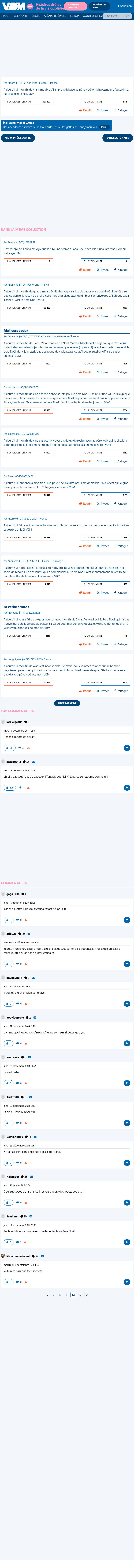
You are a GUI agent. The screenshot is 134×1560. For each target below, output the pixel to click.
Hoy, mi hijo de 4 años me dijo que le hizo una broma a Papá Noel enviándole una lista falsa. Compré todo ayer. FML (65, 251)
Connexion (125, 6)
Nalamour (13, 1177)
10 (60, 1295)
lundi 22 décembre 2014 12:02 (20, 986)
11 (67, 1295)
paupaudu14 (14, 978)
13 (80, 1295)
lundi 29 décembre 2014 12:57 (20, 1146)
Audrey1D (12, 1097)
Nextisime (13, 1057)
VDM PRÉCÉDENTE (18, 138)
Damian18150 (15, 1137)
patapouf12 (13, 762)
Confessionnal (93, 16)
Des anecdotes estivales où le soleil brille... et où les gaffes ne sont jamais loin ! (55, 125)
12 (73, 1295)
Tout (6, 16)
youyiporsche (15, 1017)
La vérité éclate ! (16, 607)
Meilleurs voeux (16, 331)
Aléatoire (20, 16)
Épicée (36, 16)
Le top (74, 16)
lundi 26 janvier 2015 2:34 (17, 1185)
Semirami (12, 1216)
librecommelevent (18, 1256)
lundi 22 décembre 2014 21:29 (20, 1026)
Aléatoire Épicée (55, 16)
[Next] (47, 1295)
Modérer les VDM (99, 6)
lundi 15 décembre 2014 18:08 (19, 903)
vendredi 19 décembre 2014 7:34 (21, 942)
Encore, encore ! (67, 703)
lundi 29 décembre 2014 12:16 (19, 1106)
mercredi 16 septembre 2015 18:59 (22, 1265)
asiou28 (11, 934)
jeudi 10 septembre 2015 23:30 (20, 1225)
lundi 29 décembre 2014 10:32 (20, 1066)
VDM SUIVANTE (118, 138)
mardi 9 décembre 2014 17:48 (20, 731)
